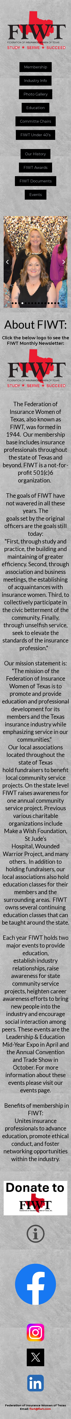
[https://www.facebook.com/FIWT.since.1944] (35, 1284)
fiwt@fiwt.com (40, 1409)
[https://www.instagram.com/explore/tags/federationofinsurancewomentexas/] (35, 1332)
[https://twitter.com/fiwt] (35, 1357)
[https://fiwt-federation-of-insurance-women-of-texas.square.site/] (35, 1198)
